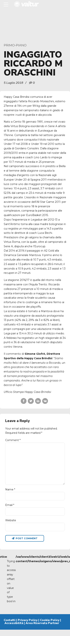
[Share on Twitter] (31, 401)
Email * (9, 505)
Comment (13, 440)
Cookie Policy (49, 620)
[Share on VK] (45, 401)
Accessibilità (13, 623)
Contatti (9, 620)
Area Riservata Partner (42, 623)
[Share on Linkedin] (38, 401)
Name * (10, 489)
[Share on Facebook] (24, 401)
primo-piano (15, 45)
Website (10, 520)
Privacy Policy (28, 620)
